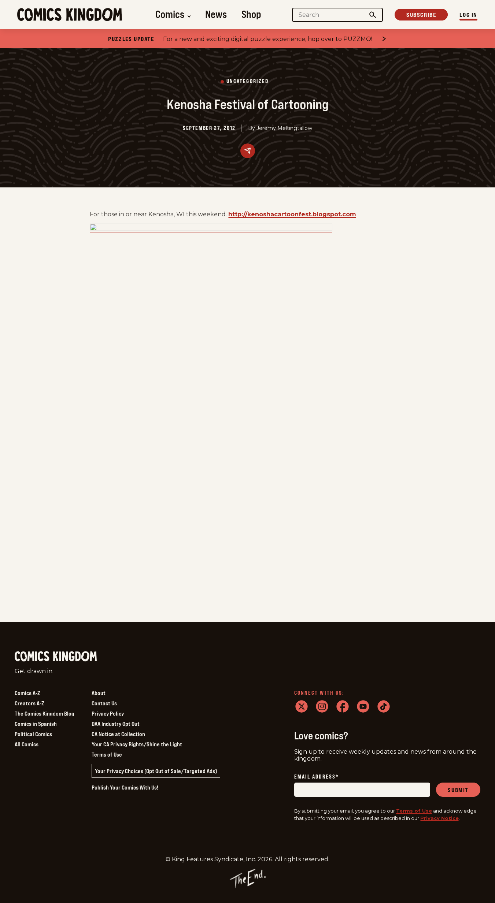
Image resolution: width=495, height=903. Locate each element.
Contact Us (104, 703)
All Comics (26, 744)
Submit (458, 790)
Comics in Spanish (36, 723)
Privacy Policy (108, 713)
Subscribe (421, 14)
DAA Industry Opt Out (116, 723)
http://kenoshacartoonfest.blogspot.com (292, 214)
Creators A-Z (29, 703)
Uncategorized (247, 81)
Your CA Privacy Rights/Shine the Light (137, 744)
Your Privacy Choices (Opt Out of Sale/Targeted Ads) (156, 771)
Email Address (316, 777)
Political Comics (33, 734)
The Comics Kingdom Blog (44, 713)
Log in (468, 14)
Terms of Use (107, 754)
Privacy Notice (439, 818)
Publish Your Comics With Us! (125, 787)
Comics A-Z (27, 693)
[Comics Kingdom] (56, 656)
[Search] (373, 14)
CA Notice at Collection (118, 734)
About (99, 693)
